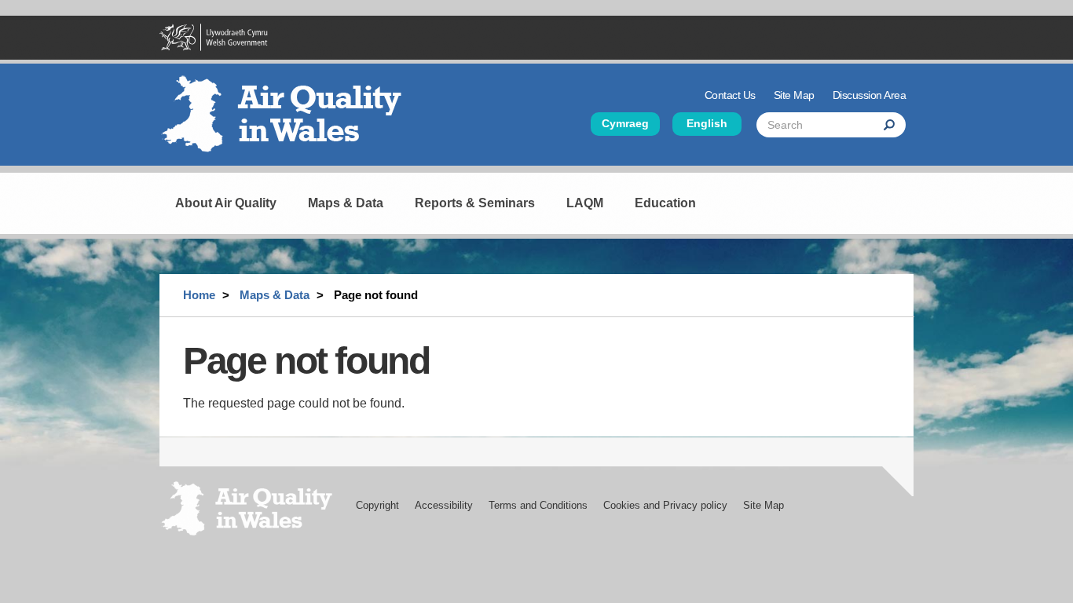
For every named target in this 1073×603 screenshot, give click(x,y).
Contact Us (730, 95)
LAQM (584, 203)
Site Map (794, 95)
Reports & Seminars (475, 203)
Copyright (377, 505)
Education (665, 203)
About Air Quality (225, 203)
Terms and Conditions (538, 505)
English (707, 124)
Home (199, 295)
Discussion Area (869, 95)
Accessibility (444, 505)
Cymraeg (625, 124)
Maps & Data (345, 203)
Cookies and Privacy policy (665, 505)
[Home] (289, 120)
